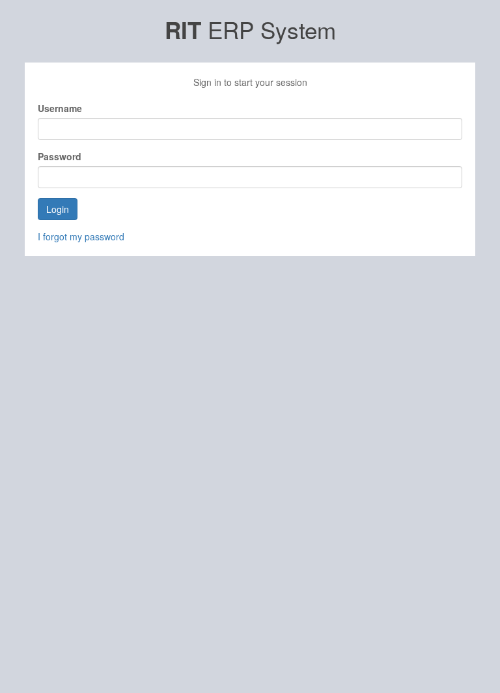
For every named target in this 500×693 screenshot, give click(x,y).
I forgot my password (81, 236)
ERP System (250, 29)
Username (60, 108)
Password (59, 156)
